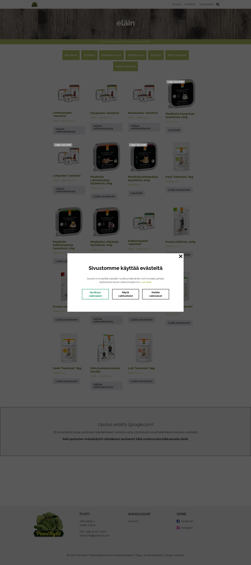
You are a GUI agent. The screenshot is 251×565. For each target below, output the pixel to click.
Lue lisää (146, 282)
